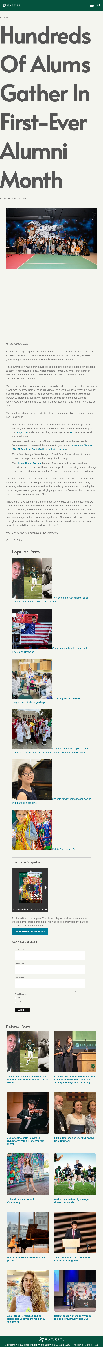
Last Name (19, 978)
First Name (19, 964)
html (19, 997)
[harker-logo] (12, 5)
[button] (92, 5)
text (19, 1002)
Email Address (21, 949)
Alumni (4, 17)
